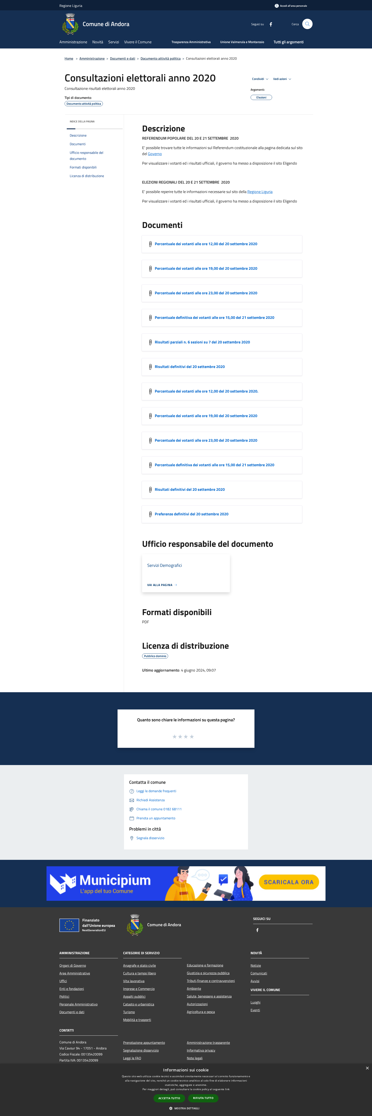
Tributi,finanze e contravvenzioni (211, 980)
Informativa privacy (201, 1050)
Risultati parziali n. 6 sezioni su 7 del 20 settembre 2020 (202, 342)
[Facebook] (269, 24)
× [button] (367, 1068)
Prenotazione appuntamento (144, 1042)
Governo (155, 154)
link (227, 1089)
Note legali (195, 1058)
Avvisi (255, 981)
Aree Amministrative (74, 973)
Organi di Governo (72, 965)
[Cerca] (307, 24)
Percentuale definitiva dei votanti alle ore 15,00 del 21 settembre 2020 (214, 317)
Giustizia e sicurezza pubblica (208, 973)
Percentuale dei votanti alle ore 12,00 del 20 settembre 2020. (206, 391)
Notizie (256, 965)
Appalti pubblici (134, 996)
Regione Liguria (260, 192)
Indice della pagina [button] (82, 121)
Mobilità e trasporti (137, 1019)
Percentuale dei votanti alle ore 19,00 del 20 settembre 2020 (206, 268)
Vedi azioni (280, 78)
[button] (185, 1108)
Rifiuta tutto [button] (203, 1098)
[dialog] (186, 1090)
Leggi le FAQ (132, 1058)
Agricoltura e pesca (201, 1011)
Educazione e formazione (205, 965)
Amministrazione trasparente (208, 1042)
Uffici (63, 981)
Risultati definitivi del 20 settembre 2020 (190, 366)
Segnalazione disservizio (141, 1050)
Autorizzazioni (197, 1004)
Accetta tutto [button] (169, 1098)
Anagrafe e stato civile (139, 965)
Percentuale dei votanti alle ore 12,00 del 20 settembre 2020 (206, 244)
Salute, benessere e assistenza (209, 996)
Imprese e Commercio (139, 988)
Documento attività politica (161, 58)
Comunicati (259, 973)
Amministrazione (92, 58)
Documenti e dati (122, 58)
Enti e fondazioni (71, 988)
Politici (64, 996)
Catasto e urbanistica (138, 1004)
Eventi (255, 1010)
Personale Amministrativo (78, 1004)
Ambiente (194, 988)
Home (69, 58)
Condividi (258, 78)
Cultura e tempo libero (139, 973)
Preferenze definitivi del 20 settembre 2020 (191, 514)
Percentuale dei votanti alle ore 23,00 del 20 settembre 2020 (206, 293)
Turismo (129, 1012)
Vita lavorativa (133, 981)
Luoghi (255, 1002)
